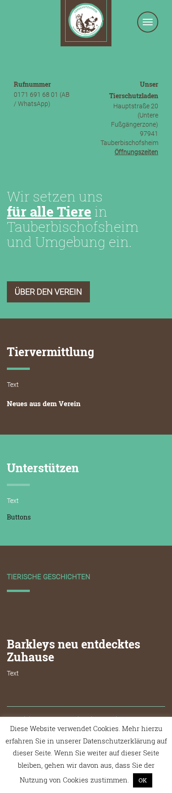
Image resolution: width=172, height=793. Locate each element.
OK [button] (143, 780)
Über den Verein (48, 291)
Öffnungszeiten (136, 152)
